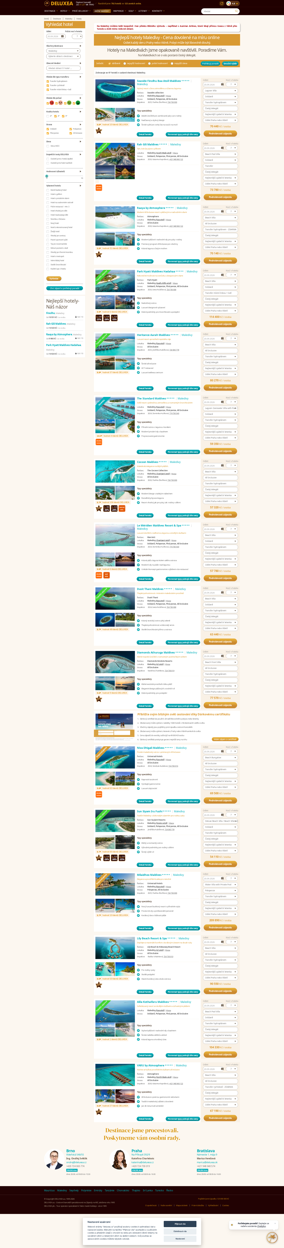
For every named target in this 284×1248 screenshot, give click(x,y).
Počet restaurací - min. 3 (60, 206)
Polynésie (86, 1190)
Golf (131, 10)
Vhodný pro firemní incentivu (62, 252)
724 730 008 (171, 289)
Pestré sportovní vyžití (59, 239)
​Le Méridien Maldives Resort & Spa (163, 525)
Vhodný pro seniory (58, 235)
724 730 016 (173, 766)
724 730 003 (172, 102)
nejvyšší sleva (180, 63)
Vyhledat (53, 278)
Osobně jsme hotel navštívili (61, 163)
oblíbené (116, 63)
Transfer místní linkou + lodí (60, 89)
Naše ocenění (166, 1205)
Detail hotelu (145, 134)
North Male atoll (163, 1077)
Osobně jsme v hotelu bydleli (62, 159)
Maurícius (49, 1190)
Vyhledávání (213, 1205)
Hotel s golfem (56, 194)
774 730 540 (174, 413)
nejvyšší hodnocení (136, 63)
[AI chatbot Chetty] (272, 1237)
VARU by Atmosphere (155, 1065)
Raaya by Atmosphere (155, 208)
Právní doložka (198, 1205)
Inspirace (118, 10)
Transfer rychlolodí (57, 85)
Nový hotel (55, 223)
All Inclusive (77, 133)
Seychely (74, 1190)
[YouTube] (231, 1190)
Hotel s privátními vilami (60, 198)
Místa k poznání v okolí (59, 248)
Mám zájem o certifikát (225, 739)
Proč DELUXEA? (80, 10)
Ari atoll (159, 664)
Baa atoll (160, 95)
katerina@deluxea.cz (142, 1162)
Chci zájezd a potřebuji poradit (64, 288)
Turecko (159, 1190)
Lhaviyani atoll (163, 473)
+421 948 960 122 (176, 159)
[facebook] (223, 1190)
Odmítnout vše (180, 1231)
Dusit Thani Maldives (154, 589)
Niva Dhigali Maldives (155, 748)
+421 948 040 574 (206, 1166)
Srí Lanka (148, 1190)
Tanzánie (109, 1190)
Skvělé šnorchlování (58, 264)
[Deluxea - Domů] (58, 3)
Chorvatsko (123, 1190)
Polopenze (77, 129)
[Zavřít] (275, 1223)
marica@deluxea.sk (207, 1162)
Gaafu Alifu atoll (163, 283)
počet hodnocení (160, 63)
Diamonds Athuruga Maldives (160, 652)
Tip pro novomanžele (59, 244)
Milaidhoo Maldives (153, 875)
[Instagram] (221, 3)
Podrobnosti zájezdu (220, 133)
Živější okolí (55, 231)
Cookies (225, 1205)
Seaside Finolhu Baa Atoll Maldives (163, 81)
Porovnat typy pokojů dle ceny (183, 134)
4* (59, 116)
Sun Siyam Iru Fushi (154, 811)
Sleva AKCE (55, 146)
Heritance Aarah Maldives (158, 335)
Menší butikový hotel (58, 190)
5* (66, 116)
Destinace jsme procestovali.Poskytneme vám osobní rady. (142, 1134)
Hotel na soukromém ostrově (62, 202)
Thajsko (136, 1190)
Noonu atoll (161, 823)
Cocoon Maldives (152, 462)
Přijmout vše (180, 1224)
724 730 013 (168, 956)
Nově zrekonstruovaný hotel (61, 227)
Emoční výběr (230, 63)
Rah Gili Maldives (152, 144)
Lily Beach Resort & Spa (156, 938)
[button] (232, 84)
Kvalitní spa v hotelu (58, 269)
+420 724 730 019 (140, 1166)
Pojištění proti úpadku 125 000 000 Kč (213, 1198)
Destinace (49, 10)
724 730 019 (169, 670)
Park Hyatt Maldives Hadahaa (160, 271)
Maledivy (53, 50)
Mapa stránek (182, 1205)
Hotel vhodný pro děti (59, 210)
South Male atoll (163, 153)
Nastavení (180, 1238)
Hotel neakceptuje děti (59, 215)
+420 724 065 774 (75, 1166)
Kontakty (157, 10)
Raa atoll (160, 219)
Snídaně (53, 129)
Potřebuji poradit (210, 63)
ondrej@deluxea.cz (76, 1162)
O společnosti (150, 1205)
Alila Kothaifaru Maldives (157, 1002)
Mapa (168, 95)
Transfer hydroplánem (58, 81)
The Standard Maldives (156, 398)
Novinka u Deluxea (58, 219)
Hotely (63, 10)
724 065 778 (174, 349)
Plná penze (54, 133)
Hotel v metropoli (57, 256)
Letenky (142, 10)
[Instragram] (238, 1190)
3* (51, 116)
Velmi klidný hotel (57, 260)
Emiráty (98, 1190)
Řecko (169, 1190)
